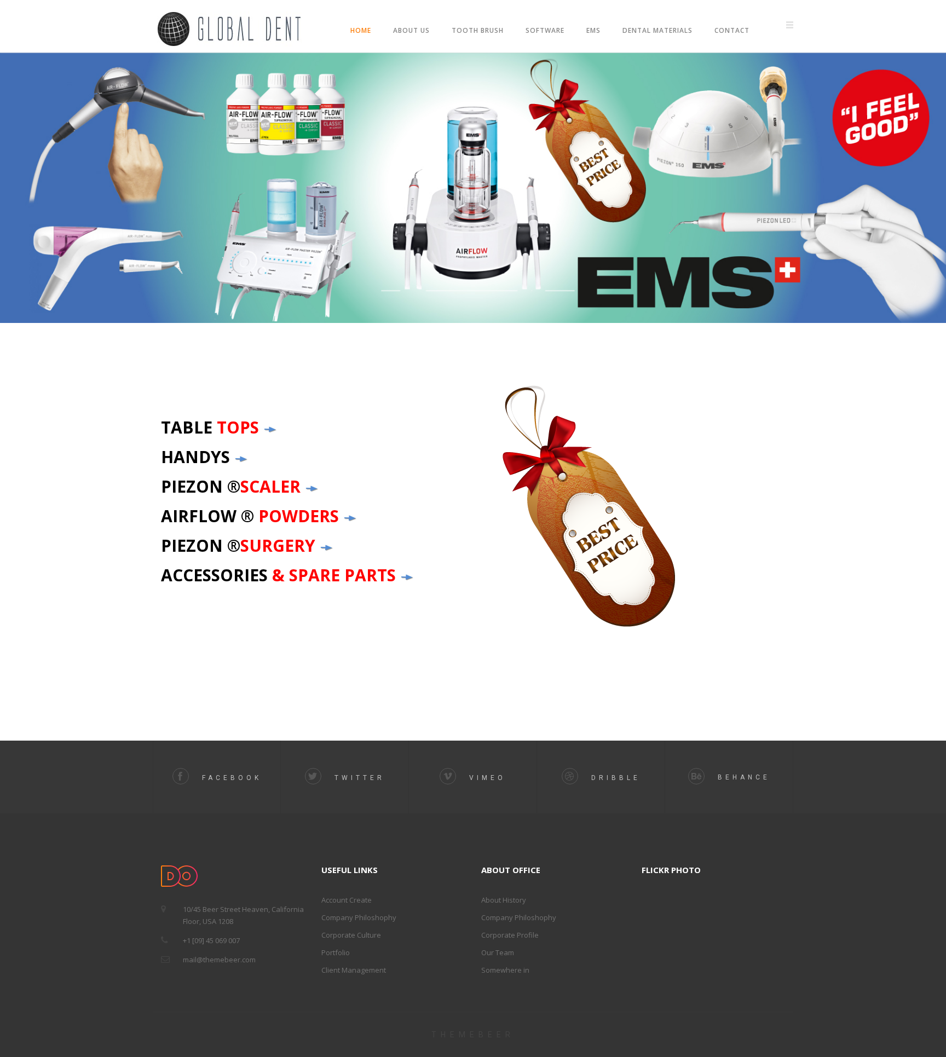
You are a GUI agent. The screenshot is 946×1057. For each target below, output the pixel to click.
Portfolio (335, 952)
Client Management (353, 970)
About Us (411, 30)
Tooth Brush (478, 30)
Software (545, 30)
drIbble (613, 778)
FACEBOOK (229, 778)
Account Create (346, 900)
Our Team (497, 952)
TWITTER (357, 778)
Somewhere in (505, 970)
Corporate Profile (510, 935)
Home (360, 30)
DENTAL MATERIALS (657, 30)
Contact (731, 30)
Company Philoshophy (358, 917)
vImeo (485, 778)
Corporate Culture (351, 935)
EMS (593, 30)
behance (741, 777)
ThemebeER (473, 1034)
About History (503, 900)
